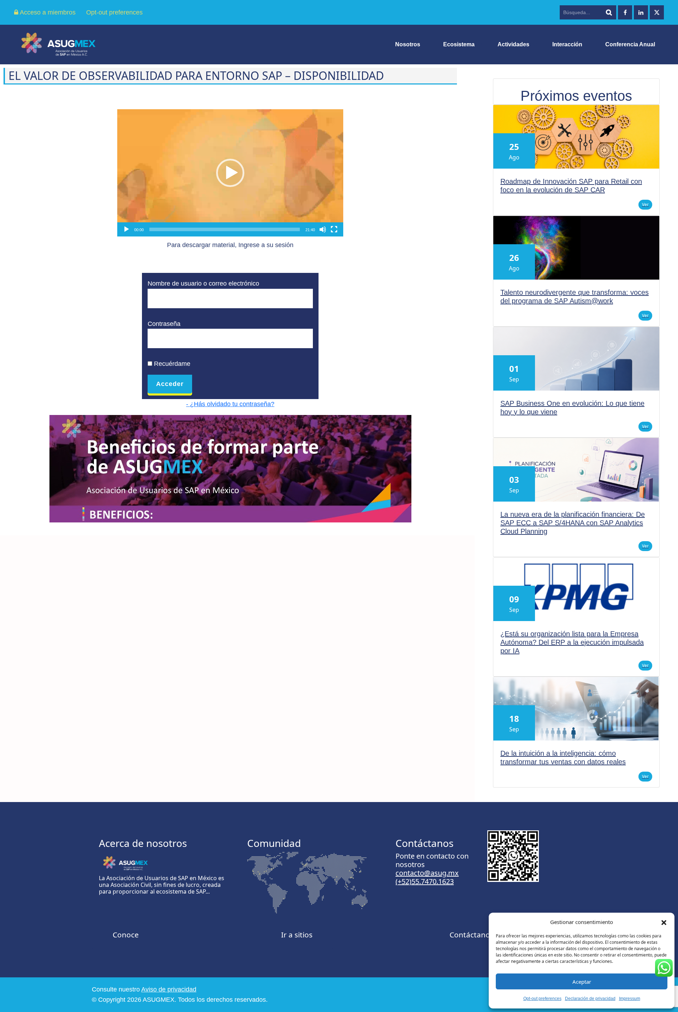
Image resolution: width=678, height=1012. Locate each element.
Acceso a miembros (47, 12)
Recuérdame (171, 363)
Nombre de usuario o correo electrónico (203, 283)
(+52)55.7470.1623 (425, 881)
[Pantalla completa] (334, 229)
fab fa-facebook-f (625, 12)
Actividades (513, 44)
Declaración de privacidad (590, 998)
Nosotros (407, 44)
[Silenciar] (322, 229)
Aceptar (581, 981)
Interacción (567, 44)
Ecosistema (459, 44)
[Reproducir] (126, 229)
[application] (230, 172)
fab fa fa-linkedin (641, 12)
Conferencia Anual (630, 44)
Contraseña (164, 323)
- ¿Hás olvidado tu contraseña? (230, 404)
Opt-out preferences (542, 998)
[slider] (224, 229)
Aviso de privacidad (168, 989)
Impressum (629, 998)
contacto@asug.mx (427, 873)
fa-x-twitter (657, 12)
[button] (663, 921)
